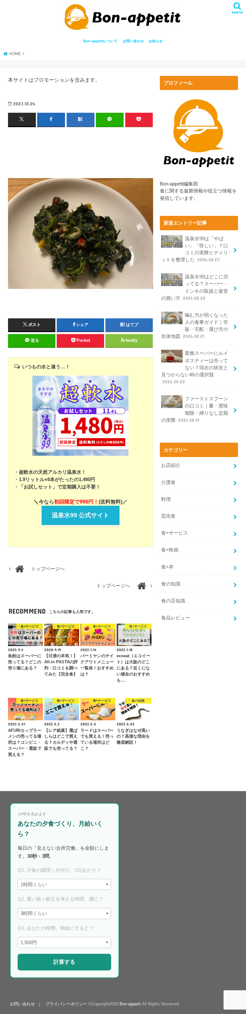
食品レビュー (175, 617)
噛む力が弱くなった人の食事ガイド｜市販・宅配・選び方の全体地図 (194, 326)
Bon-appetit (130, 1004)
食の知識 (170, 583)
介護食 (168, 482)
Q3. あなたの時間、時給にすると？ (56, 928)
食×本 (167, 566)
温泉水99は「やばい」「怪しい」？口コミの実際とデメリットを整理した (194, 249)
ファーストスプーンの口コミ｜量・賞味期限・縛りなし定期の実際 (194, 409)
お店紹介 (170, 465)
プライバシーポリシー (66, 1004)
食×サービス (174, 533)
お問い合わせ (133, 41)
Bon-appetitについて (100, 41)
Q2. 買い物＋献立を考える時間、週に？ (60, 899)
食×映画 (169, 549)
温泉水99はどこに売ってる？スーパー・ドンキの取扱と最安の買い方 (194, 287)
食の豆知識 (173, 600)
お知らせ (156, 41)
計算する (64, 962)
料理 (166, 499)
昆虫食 (168, 516)
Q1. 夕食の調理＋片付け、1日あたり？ (59, 870)
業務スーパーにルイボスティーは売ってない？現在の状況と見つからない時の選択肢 (194, 367)
